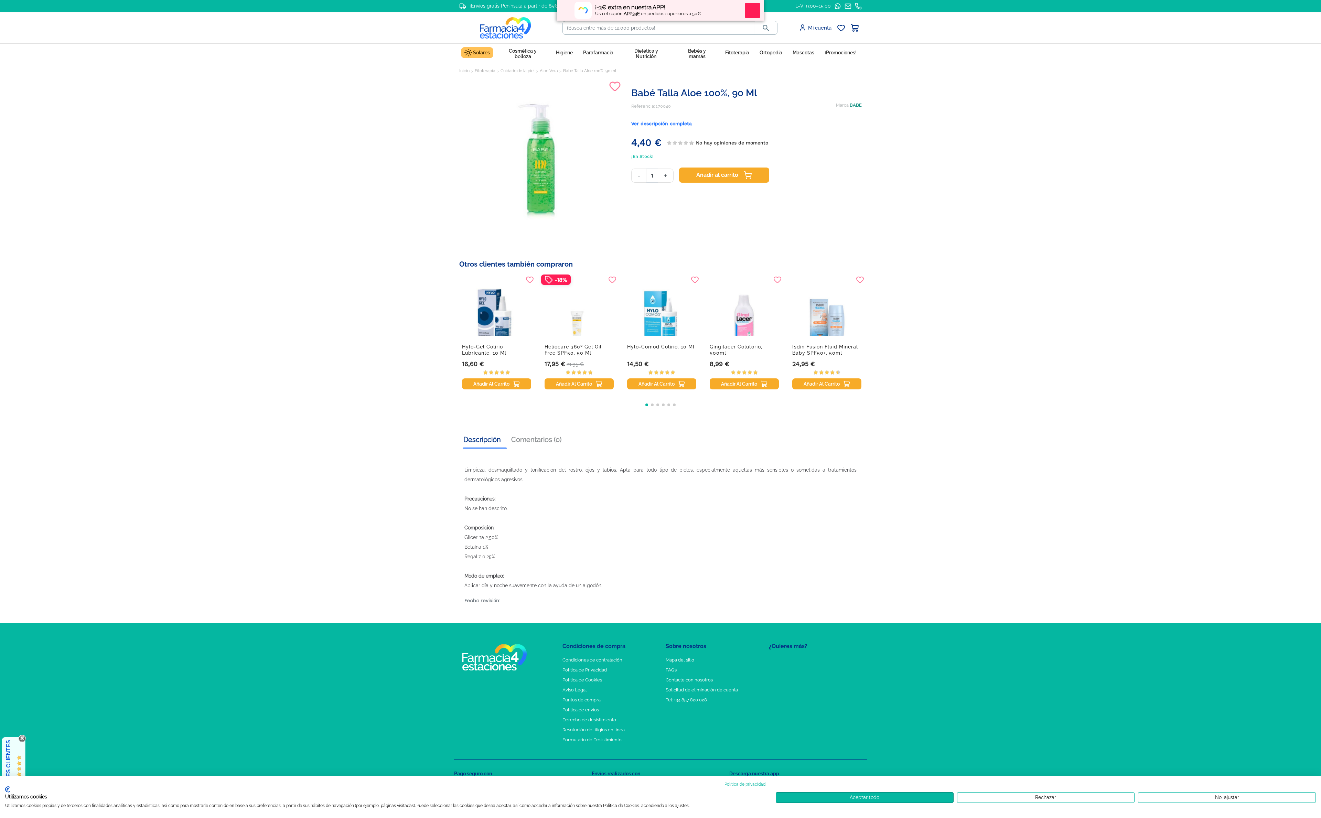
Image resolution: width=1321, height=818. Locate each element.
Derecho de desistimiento (589, 719)
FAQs (671, 669)
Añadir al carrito (717, 175)
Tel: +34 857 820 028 (686, 699)
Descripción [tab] (482, 439)
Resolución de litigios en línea (593, 729)
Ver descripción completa (661, 123)
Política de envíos (580, 709)
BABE (856, 105)
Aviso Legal (574, 689)
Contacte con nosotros (689, 679)
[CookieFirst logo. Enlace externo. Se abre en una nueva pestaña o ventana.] (7, 789)
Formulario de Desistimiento (592, 739)
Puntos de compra (581, 699)
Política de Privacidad (584, 669)
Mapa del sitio (680, 660)
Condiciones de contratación (592, 660)
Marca (842, 105)
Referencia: (643, 106)
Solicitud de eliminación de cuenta (702, 689)
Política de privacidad (744, 784)
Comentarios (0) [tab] (536, 439)
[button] (646, 404)
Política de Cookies (582, 679)
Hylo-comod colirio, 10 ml (661, 346)
